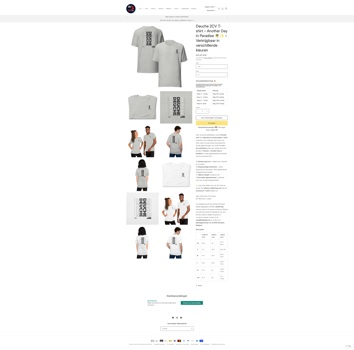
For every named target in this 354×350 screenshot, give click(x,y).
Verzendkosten (208, 58)
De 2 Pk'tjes (137, 344)
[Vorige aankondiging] (127, 17)
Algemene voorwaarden (182, 344)
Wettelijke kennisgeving (218, 344)
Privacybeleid (170, 344)
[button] (141, 9)
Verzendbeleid (195, 344)
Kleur (197, 63)
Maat (197, 71)
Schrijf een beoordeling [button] (192, 303)
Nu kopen (211, 123)
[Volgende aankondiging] (227, 17)
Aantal (198, 107)
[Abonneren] (191, 329)
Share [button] (200, 285)
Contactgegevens (205, 344)
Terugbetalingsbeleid (159, 344)
